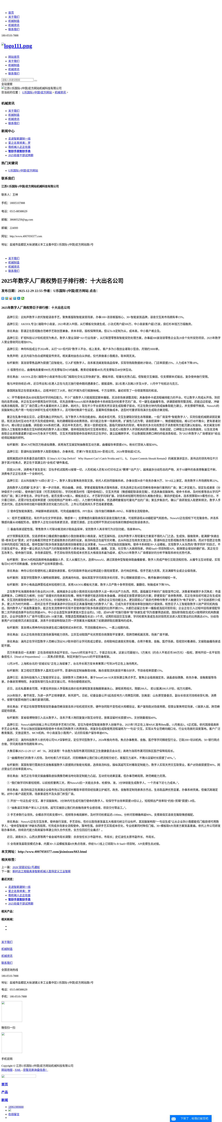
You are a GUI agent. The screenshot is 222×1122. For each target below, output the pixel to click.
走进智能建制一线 (19, 138)
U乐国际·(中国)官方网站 (37, 92)
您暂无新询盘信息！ (35, 1069)
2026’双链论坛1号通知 (26, 867)
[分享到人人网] (18, 298)
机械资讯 (13, 25)
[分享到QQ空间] (6, 298)
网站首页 (13, 56)
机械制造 (13, 21)
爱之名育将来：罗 (19, 142)
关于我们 (13, 16)
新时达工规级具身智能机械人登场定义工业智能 (41, 871)
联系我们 (13, 29)
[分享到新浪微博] (10, 298)
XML (18, 1069)
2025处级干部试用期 (20, 155)
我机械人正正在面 (19, 147)
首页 (11, 12)
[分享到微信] (22, 298)
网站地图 (6, 1069)
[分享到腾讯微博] (14, 298)
